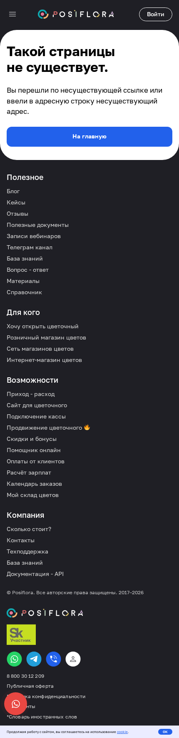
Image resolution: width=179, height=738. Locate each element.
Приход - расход (31, 393)
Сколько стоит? (29, 528)
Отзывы (17, 213)
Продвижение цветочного (45, 427)
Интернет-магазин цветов (44, 359)
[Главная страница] (75, 14)
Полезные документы (38, 224)
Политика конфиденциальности (46, 696)
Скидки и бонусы (32, 438)
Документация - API (35, 573)
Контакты (21, 540)
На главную (89, 136)
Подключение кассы (36, 416)
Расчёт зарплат (29, 472)
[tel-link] (53, 659)
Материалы (23, 280)
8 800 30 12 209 (25, 676)
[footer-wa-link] (14, 659)
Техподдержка (27, 551)
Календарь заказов (34, 483)
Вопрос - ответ (28, 269)
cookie (122, 732)
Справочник (24, 291)
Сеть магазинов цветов (40, 348)
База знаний (25, 258)
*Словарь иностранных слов (42, 717)
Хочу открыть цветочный (43, 326)
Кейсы (16, 202)
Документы (21, 706)
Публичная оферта (30, 686)
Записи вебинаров (34, 235)
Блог (13, 190)
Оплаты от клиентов (36, 461)
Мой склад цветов (33, 494)
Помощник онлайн (34, 449)
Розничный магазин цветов (46, 337)
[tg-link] (34, 659)
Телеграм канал (29, 247)
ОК (165, 732)
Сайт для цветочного (37, 404)
